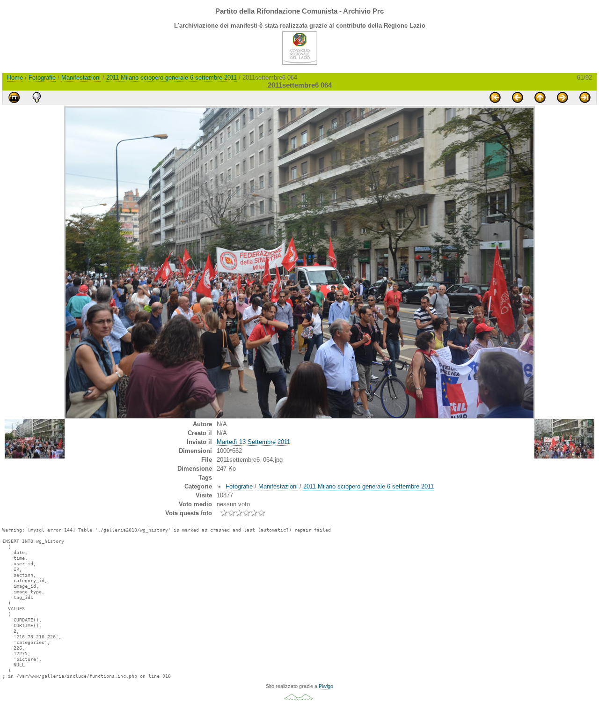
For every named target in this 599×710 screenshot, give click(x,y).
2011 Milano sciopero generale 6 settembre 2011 (171, 77)
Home (15, 77)
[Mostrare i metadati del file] (36, 97)
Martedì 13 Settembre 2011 (253, 441)
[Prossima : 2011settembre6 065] (562, 97)
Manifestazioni (81, 77)
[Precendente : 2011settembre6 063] (517, 97)
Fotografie (42, 77)
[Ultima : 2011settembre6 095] (585, 97)
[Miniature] (540, 97)
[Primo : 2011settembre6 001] (495, 97)
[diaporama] (14, 97)
